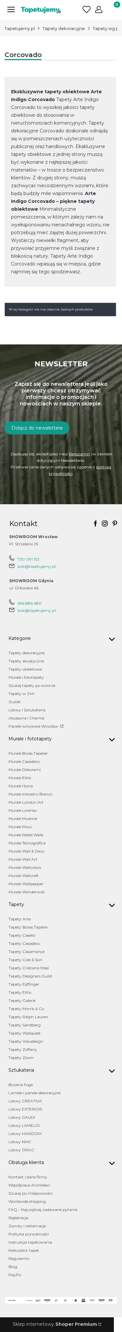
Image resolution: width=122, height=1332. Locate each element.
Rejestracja (18, 1217)
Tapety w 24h (21, 693)
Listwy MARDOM (25, 1133)
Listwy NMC (19, 1141)
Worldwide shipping (27, 1201)
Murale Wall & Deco (26, 851)
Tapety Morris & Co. (26, 1008)
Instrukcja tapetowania (30, 1242)
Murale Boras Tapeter (28, 753)
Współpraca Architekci (29, 1185)
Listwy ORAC (21, 1149)
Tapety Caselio (21, 935)
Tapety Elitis (19, 992)
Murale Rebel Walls (25, 834)
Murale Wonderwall (26, 891)
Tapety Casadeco (24, 943)
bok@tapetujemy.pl (37, 566)
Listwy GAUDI (21, 1117)
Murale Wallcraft (23, 875)
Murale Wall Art (22, 859)
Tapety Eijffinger (23, 984)
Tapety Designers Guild (30, 976)
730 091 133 (28, 559)
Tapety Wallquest (24, 1033)
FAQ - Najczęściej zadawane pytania (42, 1209)
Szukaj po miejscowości (30, 1193)
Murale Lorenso (22, 810)
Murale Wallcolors (24, 867)
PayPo (14, 1274)
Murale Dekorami (24, 769)
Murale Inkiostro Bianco (30, 794)
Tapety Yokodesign (25, 1041)
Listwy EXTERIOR (25, 1109)
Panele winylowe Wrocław (33, 726)
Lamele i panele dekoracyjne (34, 1092)
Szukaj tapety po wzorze (31, 685)
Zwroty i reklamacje (27, 1225)
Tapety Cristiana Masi (28, 967)
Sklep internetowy (55, 1324)
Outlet (14, 701)
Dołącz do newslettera (36, 428)
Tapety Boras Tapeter (28, 927)
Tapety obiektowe (25, 669)
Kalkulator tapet (23, 1250)
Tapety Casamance (26, 951)
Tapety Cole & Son (25, 959)
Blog (12, 1266)
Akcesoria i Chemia (26, 718)
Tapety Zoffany (22, 1049)
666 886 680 (30, 603)
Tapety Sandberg (24, 1024)
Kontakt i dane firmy (27, 1176)
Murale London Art (26, 802)
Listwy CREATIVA (25, 1100)
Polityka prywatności (28, 1234)
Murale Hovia (20, 785)
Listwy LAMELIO (24, 1125)
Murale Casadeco (24, 761)
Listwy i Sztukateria (27, 709)
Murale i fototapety (26, 677)
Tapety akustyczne (26, 660)
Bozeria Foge (20, 1084)
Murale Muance (22, 818)
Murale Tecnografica (27, 842)
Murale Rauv (20, 826)
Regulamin (79, 453)
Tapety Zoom (21, 1057)
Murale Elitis (19, 777)
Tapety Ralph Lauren (28, 1016)
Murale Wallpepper (26, 883)
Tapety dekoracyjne (64, 28)
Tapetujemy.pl (20, 28)
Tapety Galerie (21, 1000)
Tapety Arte (19, 918)
